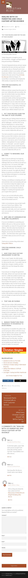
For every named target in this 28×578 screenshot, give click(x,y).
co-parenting (16, 385)
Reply (10, 456)
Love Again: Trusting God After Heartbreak (14, 372)
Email (3, 541)
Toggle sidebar (14, 565)
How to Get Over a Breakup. (10, 362)
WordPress (22, 573)
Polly (18, 26)
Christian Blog (13, 9)
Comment (4, 515)
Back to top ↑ (9, 575)
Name (3, 535)
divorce (5, 388)
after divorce (7, 385)
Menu (3, 2)
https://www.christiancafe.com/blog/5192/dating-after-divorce (16, 494)
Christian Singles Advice (10, 29)
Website (3, 547)
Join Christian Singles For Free (14, 375)
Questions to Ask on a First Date (11, 360)
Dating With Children (7, 243)
